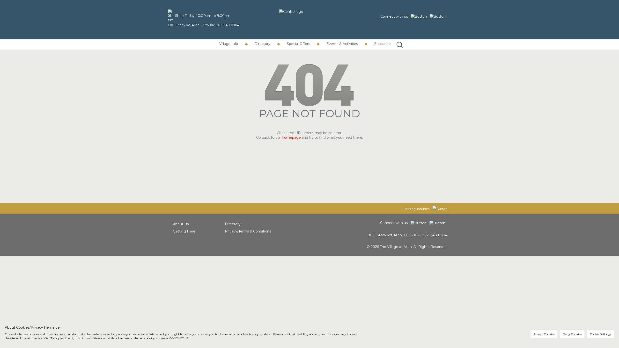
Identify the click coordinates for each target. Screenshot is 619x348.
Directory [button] (262, 44)
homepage (291, 137)
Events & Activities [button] (342, 44)
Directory (233, 224)
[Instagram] (439, 16)
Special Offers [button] (298, 44)
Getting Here (184, 231)
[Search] (398, 40)
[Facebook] (420, 16)
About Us (181, 224)
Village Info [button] (228, 44)
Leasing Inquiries (417, 209)
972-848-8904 (228, 25)
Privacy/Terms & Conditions (248, 231)
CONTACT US (178, 338)
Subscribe (382, 44)
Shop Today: (185, 16)
